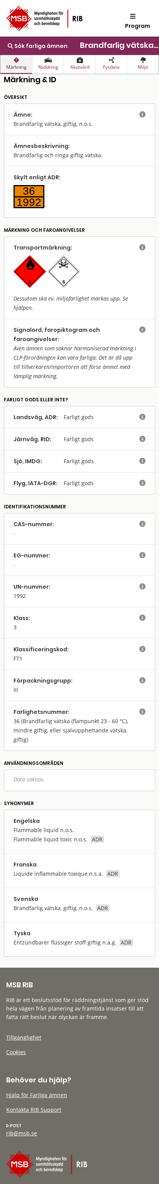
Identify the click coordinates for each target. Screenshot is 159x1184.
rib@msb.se (21, 1133)
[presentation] (16, 64)
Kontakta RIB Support (33, 1109)
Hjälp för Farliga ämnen (36, 1095)
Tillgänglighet (23, 1037)
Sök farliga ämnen (40, 46)
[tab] (16, 64)
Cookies (16, 1052)
